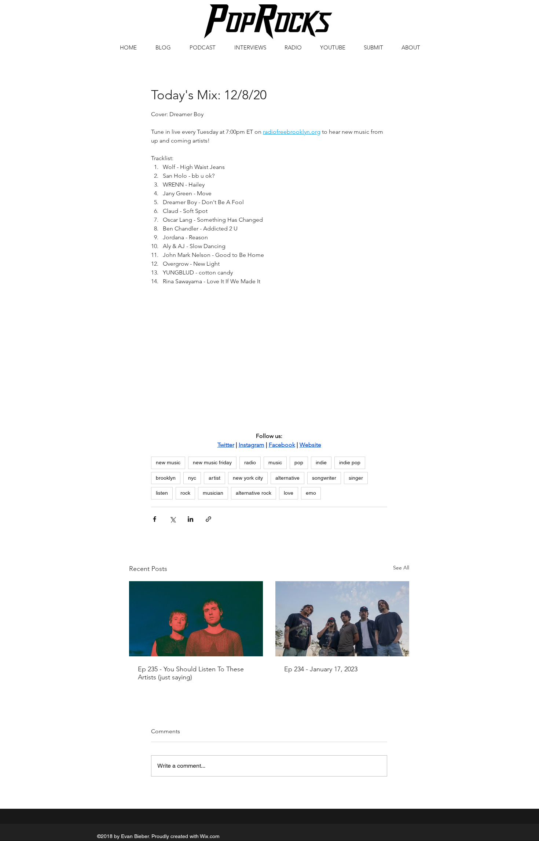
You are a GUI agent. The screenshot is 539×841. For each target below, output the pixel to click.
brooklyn (166, 478)
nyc (192, 478)
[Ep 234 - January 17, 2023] (342, 618)
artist (214, 478)
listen (162, 493)
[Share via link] (208, 519)
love (288, 493)
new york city (248, 478)
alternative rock (253, 493)
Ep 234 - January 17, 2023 (321, 669)
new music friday (212, 462)
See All (401, 567)
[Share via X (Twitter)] (172, 519)
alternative (287, 478)
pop (298, 462)
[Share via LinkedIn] (190, 519)
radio (250, 462)
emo (311, 493)
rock (185, 493)
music (275, 462)
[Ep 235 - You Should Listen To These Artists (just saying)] (196, 618)
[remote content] (269, 361)
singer (356, 478)
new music (168, 462)
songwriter (324, 478)
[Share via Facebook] (154, 519)
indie (321, 462)
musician (213, 493)
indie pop (349, 462)
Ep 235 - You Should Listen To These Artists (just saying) (191, 673)
